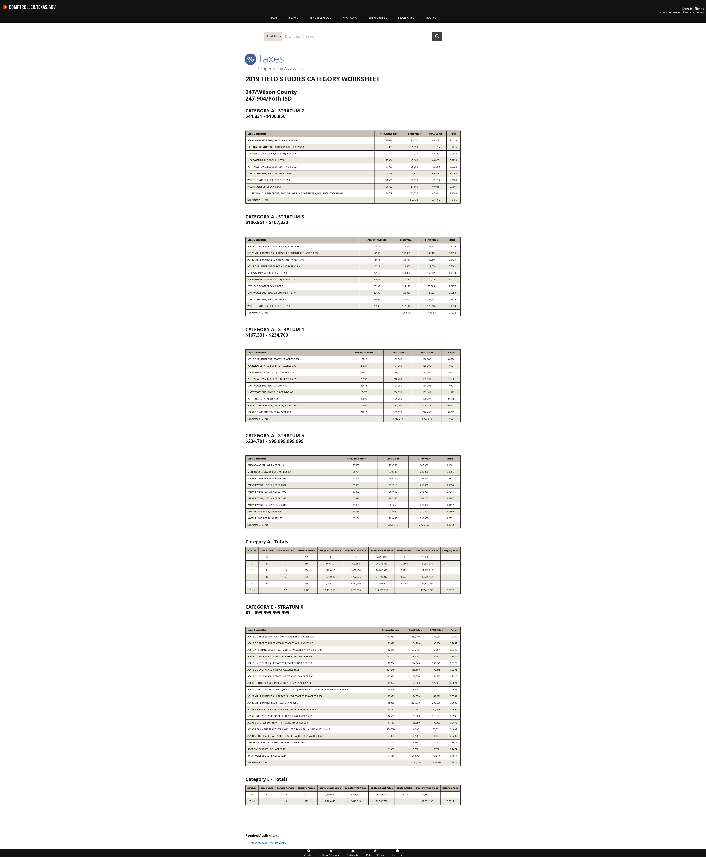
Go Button (437, 36)
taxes (269, 58)
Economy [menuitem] (349, 18)
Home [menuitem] (274, 18)
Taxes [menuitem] (292, 18)
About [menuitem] (429, 18)
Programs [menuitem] (405, 18)
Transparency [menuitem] (319, 18)
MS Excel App (278, 842)
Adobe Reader (258, 842)
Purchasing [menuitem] (377, 18)
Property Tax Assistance (281, 68)
